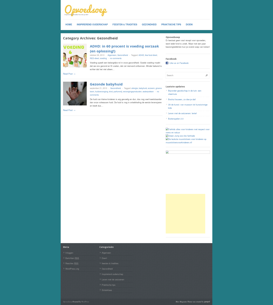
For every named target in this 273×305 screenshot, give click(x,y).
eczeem (151, 88)
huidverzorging (101, 91)
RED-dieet (94, 58)
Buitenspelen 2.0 (175, 118)
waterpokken (148, 91)
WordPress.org (72, 268)
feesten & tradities (124, 24)
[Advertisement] (185, 213)
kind (111, 91)
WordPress (85, 301)
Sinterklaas (107, 290)
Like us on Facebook (179, 62)
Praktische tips (171, 24)
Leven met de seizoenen (113, 279)
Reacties (71, 263)
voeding (103, 58)
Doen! (189, 24)
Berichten (72, 258)
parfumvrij (118, 91)
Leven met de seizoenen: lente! (182, 113)
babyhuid (143, 88)
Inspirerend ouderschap (92, 24)
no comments (115, 58)
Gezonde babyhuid (106, 84)
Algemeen (112, 55)
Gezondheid (149, 24)
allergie (134, 88)
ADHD (141, 55)
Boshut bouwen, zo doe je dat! (182, 99)
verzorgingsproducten (132, 91)
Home (68, 24)
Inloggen (69, 252)
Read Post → (69, 73)
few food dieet (151, 55)
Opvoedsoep (67, 301)
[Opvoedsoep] (86, 10)
